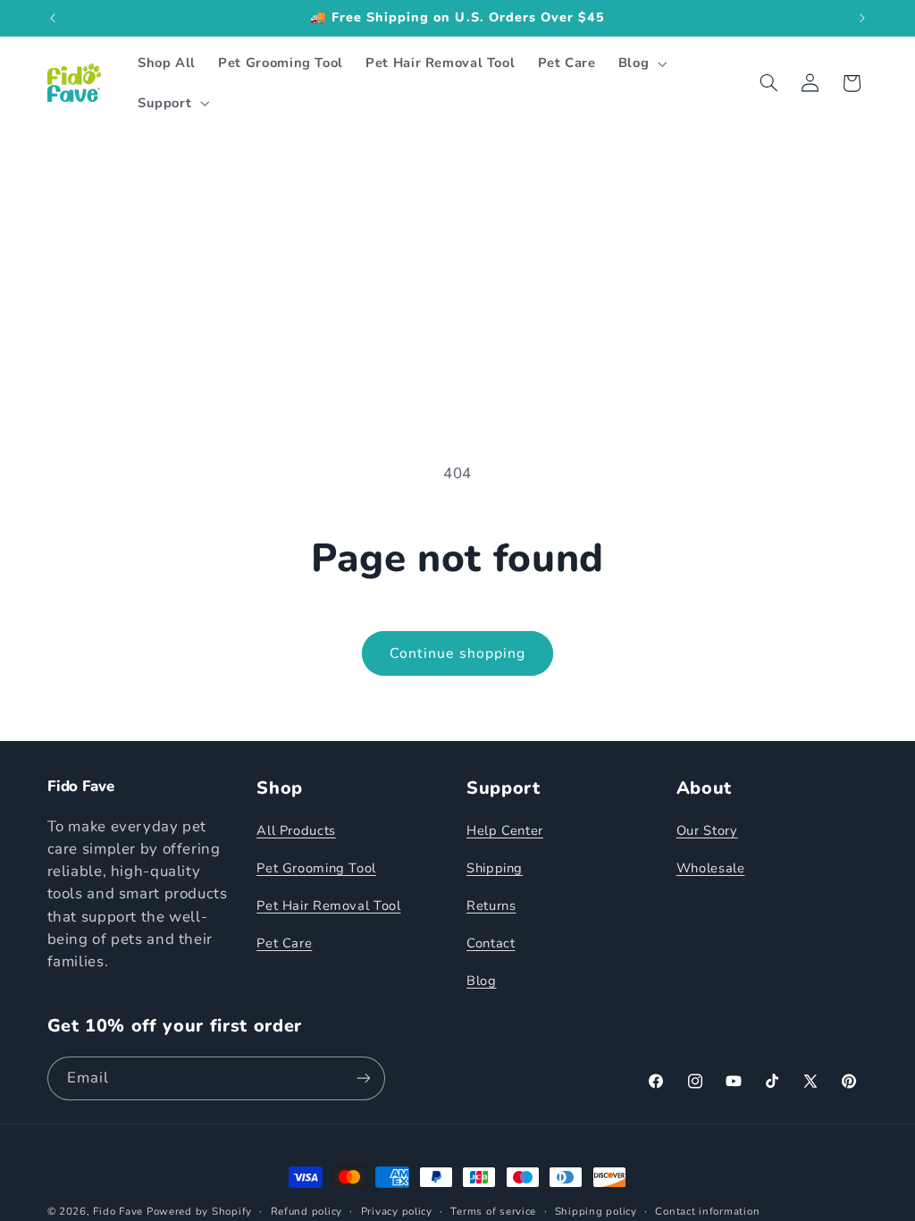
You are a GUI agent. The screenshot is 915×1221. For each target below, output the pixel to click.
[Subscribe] (362, 1078)
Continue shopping (457, 653)
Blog (481, 980)
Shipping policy (596, 1211)
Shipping (494, 868)
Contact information (707, 1211)
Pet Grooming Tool (316, 868)
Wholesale (710, 868)
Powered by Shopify (199, 1211)
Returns (491, 905)
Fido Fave (118, 1211)
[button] (640, 63)
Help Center (504, 830)
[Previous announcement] (52, 18)
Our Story (707, 830)
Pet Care (284, 943)
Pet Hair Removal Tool (328, 905)
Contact (490, 943)
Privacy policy (396, 1211)
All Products (296, 830)
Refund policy (307, 1211)
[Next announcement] (862, 18)
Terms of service (493, 1211)
